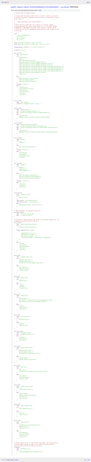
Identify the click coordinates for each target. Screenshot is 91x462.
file (40, 10)
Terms (16, 459)
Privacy (12, 459)
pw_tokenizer (65, 7)
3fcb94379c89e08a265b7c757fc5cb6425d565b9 (44, 7)
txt (85, 459)
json (88, 459)
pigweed (13, 7)
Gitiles (8, 459)
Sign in (88, 2)
